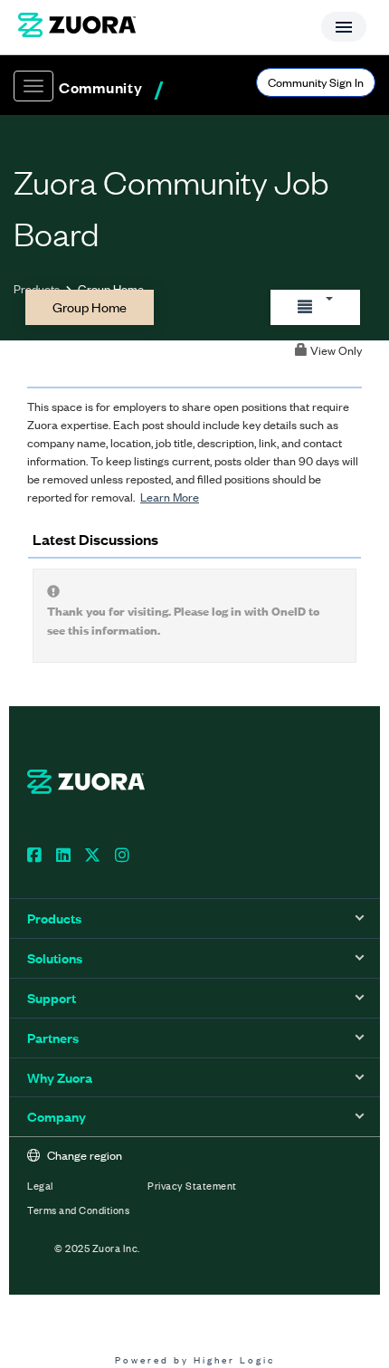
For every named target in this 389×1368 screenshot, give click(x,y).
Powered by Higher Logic (195, 1359)
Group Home (89, 306)
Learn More (169, 496)
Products (37, 288)
